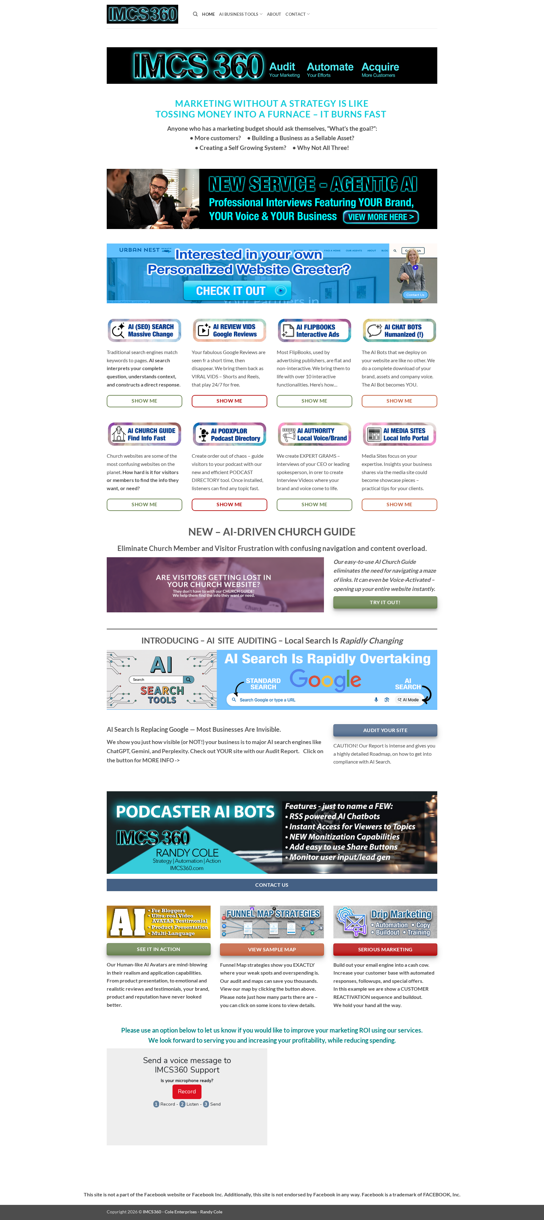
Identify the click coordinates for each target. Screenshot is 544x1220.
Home (208, 14)
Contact (296, 14)
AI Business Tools (238, 14)
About (274, 14)
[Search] (195, 14)
